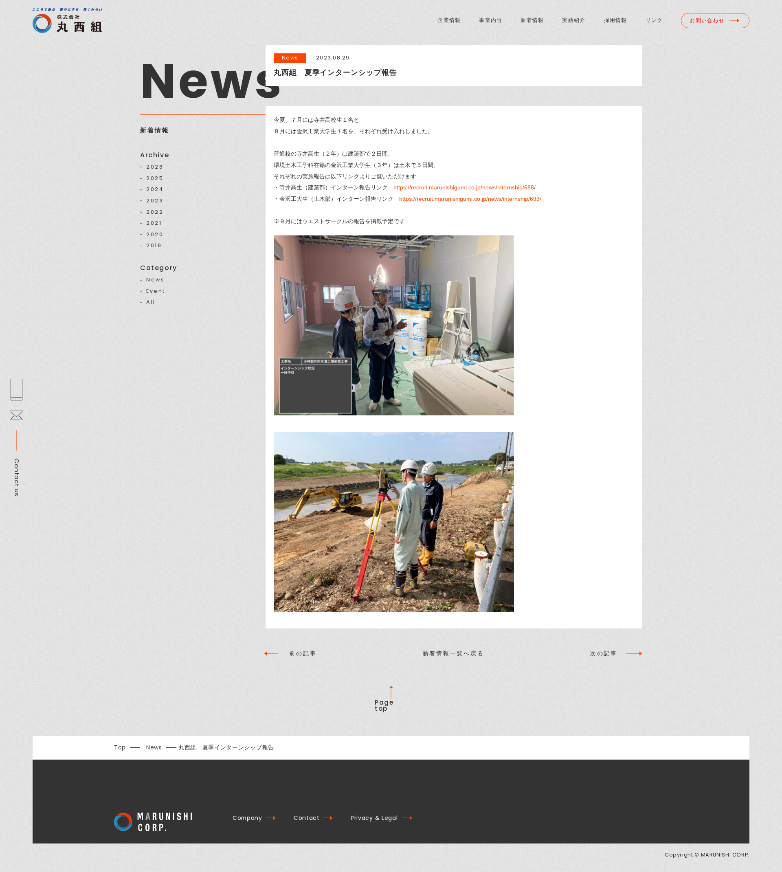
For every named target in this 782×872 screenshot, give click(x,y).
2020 (154, 234)
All (151, 302)
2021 (154, 223)
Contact (307, 818)
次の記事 (603, 653)
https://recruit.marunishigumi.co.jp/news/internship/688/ (464, 187)
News (155, 280)
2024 (154, 189)
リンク (654, 20)
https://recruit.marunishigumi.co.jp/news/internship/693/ (470, 198)
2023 (154, 201)
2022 (154, 212)
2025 (154, 178)
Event (155, 291)
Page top (384, 705)
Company (247, 818)
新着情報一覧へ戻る (453, 654)
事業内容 (490, 20)
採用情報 (615, 20)
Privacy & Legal (374, 818)
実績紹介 (573, 20)
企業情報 (449, 20)
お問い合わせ (707, 21)
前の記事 (302, 653)
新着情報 (532, 20)
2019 (154, 245)
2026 (154, 167)
